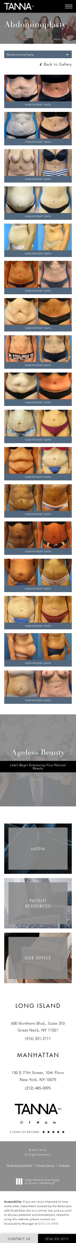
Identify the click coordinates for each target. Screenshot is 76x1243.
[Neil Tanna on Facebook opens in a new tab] (30, 1122)
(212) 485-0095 (38, 1088)
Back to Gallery (57, 64)
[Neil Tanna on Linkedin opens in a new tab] (54, 1122)
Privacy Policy (45, 1165)
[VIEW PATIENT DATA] (38, 88)
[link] (38, 1011)
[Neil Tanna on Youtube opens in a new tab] (46, 1122)
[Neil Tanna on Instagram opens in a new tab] (21, 1122)
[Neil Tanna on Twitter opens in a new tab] (38, 1122)
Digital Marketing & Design (42, 1181)
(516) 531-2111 (38, 1039)
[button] (68, 6)
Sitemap (64, 1165)
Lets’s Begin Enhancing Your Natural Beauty (38, 766)
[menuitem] (21, 1122)
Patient (38, 903)
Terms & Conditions (19, 1165)
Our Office (38, 958)
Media (38, 848)
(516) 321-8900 (48, 1223)
